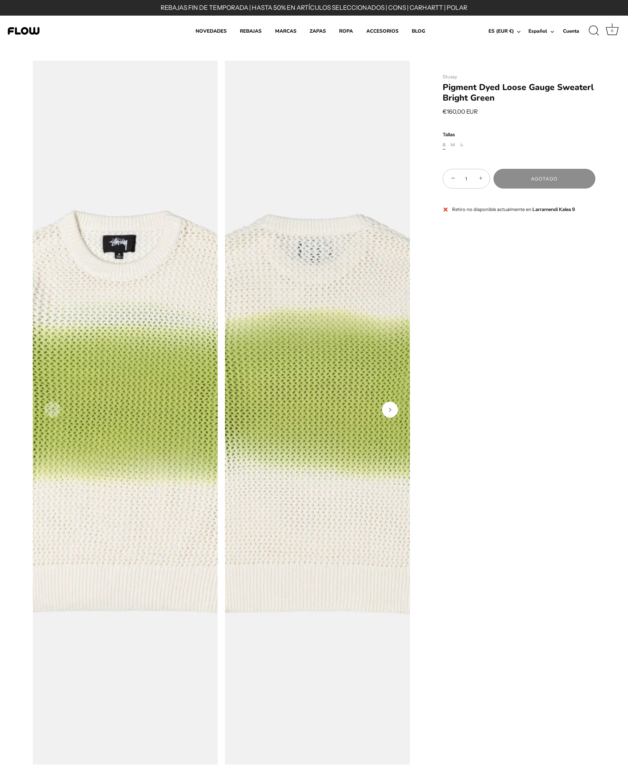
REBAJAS (251, 31)
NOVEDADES (211, 31)
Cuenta (571, 31)
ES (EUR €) (501, 31)
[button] (53, 410)
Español (537, 31)
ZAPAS (318, 31)
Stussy (450, 77)
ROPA (346, 31)
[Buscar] (594, 31)
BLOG (418, 31)
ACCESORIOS (382, 31)
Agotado (544, 179)
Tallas (449, 134)
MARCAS (286, 31)
